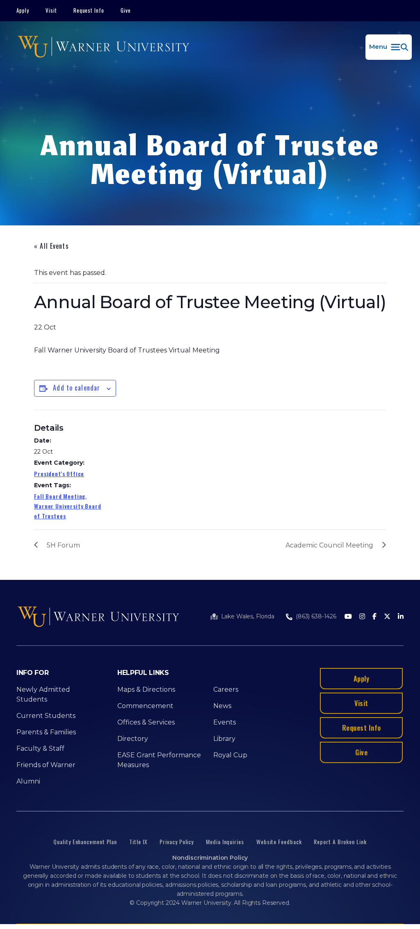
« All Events (51, 246)
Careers (225, 689)
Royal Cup (230, 755)
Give (126, 10)
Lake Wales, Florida (247, 616)
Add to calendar (76, 388)
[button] (388, 47)
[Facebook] (374, 617)
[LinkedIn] (401, 617)
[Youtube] (348, 617)
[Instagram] (362, 617)
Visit (51, 10)
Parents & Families (46, 732)
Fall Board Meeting (59, 496)
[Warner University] (103, 47)
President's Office (59, 473)
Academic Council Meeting (329, 545)
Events (224, 722)
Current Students (45, 716)
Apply (22, 10)
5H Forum (63, 545)
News (222, 706)
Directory (132, 739)
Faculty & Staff (40, 748)
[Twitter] (387, 617)
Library (224, 739)
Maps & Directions (146, 689)
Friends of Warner (45, 765)
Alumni (28, 781)
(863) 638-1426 (316, 616)
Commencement (145, 706)
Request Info (89, 10)
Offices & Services (146, 722)
